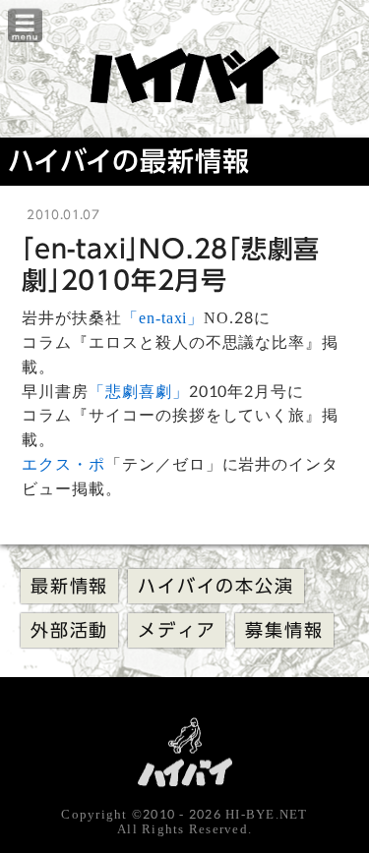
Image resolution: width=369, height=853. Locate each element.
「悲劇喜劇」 (139, 391)
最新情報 (69, 586)
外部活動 (69, 630)
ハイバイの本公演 (215, 586)
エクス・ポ (63, 464)
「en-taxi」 (163, 318)
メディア (176, 630)
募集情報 (284, 630)
